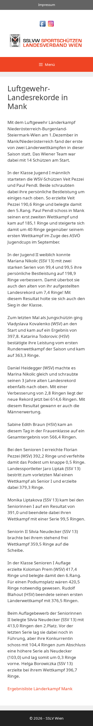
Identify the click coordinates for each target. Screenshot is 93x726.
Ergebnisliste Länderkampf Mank (39, 688)
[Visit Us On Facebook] (42, 26)
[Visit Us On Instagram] (51, 26)
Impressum (46, 4)
